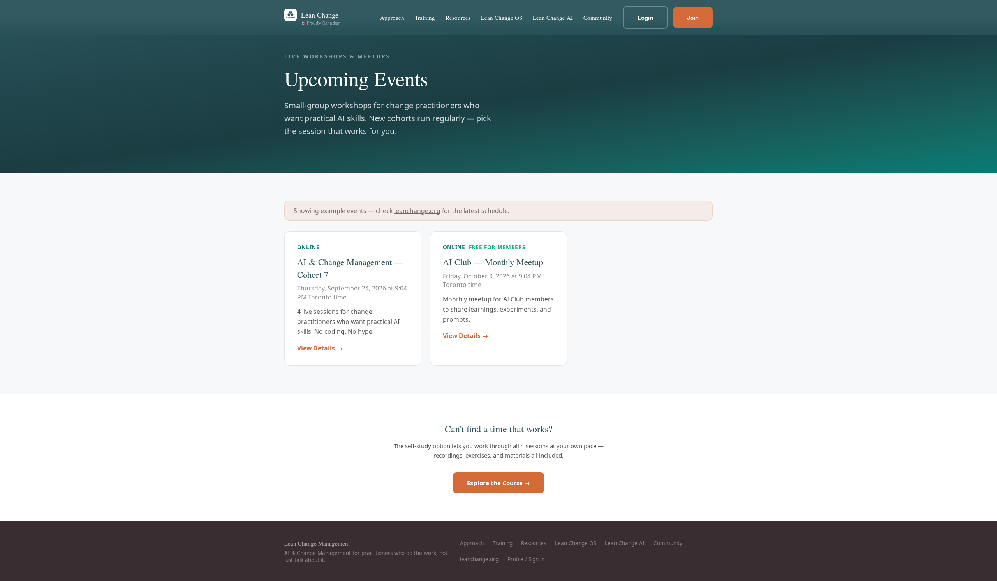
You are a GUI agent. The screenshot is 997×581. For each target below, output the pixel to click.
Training (425, 17)
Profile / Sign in (525, 559)
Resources (458, 17)
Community (597, 17)
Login (645, 17)
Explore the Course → (498, 483)
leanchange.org (417, 210)
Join (693, 17)
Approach (392, 17)
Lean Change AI (553, 17)
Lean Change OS (501, 17)
